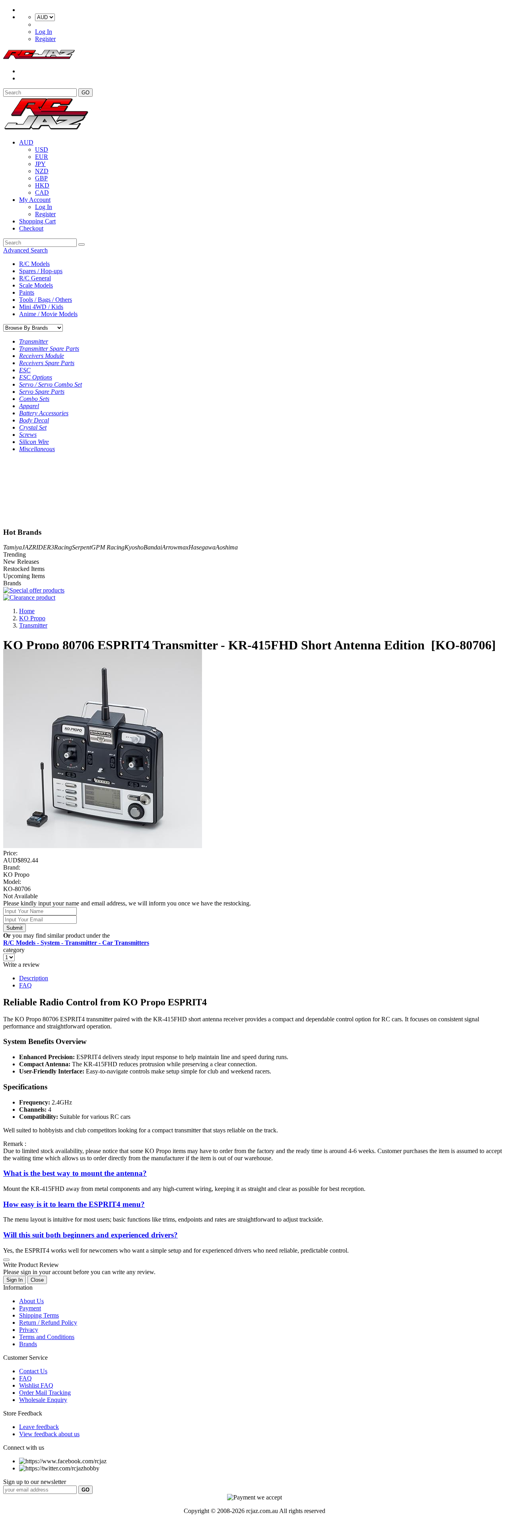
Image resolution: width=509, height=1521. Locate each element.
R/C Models (34, 263)
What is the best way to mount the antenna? (75, 1173)
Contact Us (33, 1371)
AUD (26, 142)
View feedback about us (49, 1434)
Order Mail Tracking (45, 1392)
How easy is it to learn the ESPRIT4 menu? (74, 1204)
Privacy (28, 1329)
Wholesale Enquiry (43, 1399)
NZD (42, 171)
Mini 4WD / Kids (41, 306)
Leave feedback (39, 1426)
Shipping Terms (39, 1315)
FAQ (25, 985)
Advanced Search (25, 250)
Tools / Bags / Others (45, 299)
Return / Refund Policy (48, 1322)
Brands (28, 1344)
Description (33, 978)
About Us (31, 1301)
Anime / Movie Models (48, 314)
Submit (14, 928)
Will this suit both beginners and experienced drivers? (90, 1235)
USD (41, 149)
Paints (26, 292)
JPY (40, 163)
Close (37, 1280)
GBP (41, 178)
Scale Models (36, 285)
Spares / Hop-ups (40, 271)
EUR (41, 156)
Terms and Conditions (46, 1336)
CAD (42, 192)
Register (45, 38)
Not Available (20, 896)
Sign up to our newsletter (34, 1481)
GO (85, 93)
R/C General (35, 278)
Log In (43, 31)
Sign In (14, 1280)
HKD (42, 185)
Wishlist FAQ (36, 1385)
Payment (30, 1308)
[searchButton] (81, 244)
